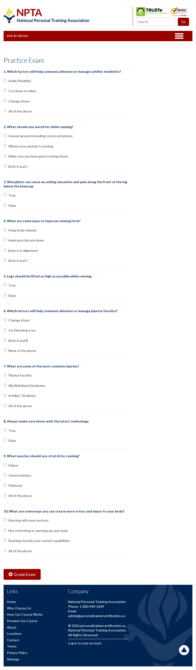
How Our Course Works (25, 614)
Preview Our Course (22, 621)
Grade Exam (25, 574)
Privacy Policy (17, 653)
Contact (13, 640)
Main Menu (17, 36)
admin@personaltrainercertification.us (96, 616)
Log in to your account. (85, 643)
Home (11, 602)
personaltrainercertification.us (102, 626)
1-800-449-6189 (92, 606)
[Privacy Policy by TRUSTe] (152, 15)
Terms (11, 646)
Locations (14, 633)
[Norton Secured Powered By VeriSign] (179, 15)
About (11, 627)
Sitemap (13, 659)
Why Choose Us (19, 608)
